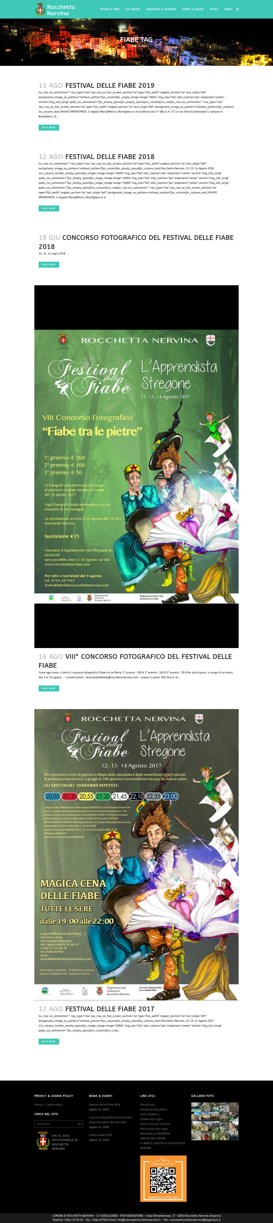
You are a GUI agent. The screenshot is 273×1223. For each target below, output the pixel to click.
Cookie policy (54, 1104)
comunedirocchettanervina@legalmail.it (195, 1220)
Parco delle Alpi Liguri (154, 1128)
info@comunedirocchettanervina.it (139, 1220)
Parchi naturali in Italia (155, 1124)
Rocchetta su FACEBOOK (155, 1133)
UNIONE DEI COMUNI (152, 1138)
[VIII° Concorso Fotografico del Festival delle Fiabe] (136, 466)
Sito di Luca (147, 1104)
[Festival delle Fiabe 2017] (136, 854)
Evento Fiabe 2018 (100, 1135)
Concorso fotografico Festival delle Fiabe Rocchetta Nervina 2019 (110, 1120)
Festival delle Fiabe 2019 (110, 85)
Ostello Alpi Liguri (151, 1119)
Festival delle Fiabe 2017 (110, 1009)
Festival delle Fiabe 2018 (110, 157)
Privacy (38, 1104)
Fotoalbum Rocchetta (153, 1109)
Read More (49, 127)
